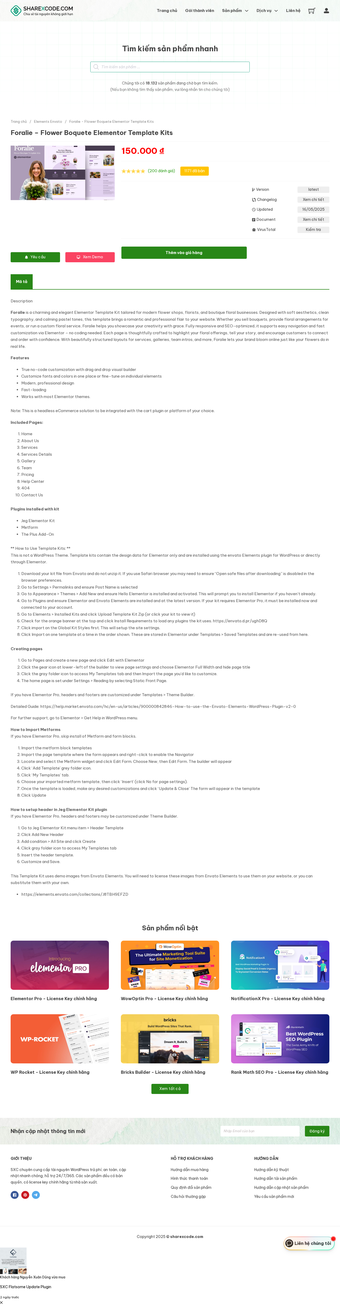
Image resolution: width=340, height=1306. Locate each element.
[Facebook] (15, 1195)
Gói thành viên (199, 10)
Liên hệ (293, 10)
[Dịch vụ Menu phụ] (276, 11)
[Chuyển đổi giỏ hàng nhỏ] (312, 10)
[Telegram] (36, 1195)
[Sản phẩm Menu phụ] (247, 11)
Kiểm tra (313, 229)
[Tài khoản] (326, 11)
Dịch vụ (264, 10)
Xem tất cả (170, 1088)
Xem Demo (93, 257)
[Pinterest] (25, 1195)
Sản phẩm (232, 10)
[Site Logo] (42, 10)
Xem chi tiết (313, 199)
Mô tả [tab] (21, 281)
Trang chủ (167, 10)
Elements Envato (48, 121)
